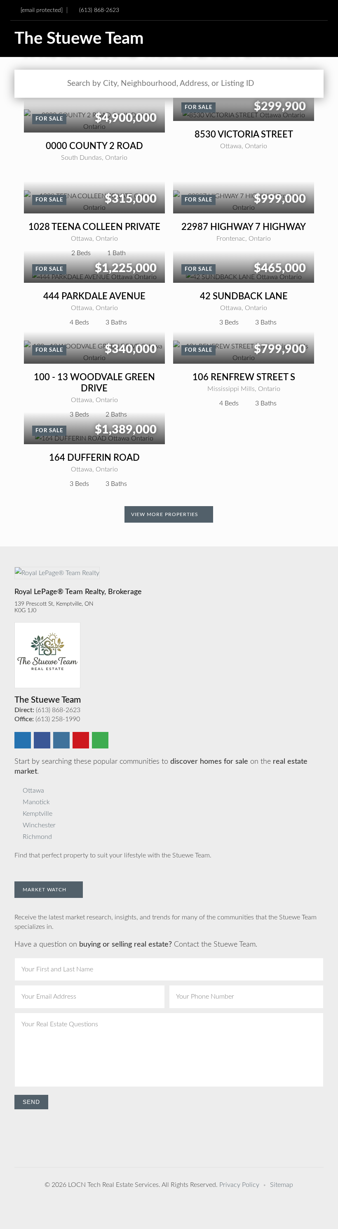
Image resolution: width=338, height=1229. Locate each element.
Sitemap (281, 1185)
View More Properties (165, 514)
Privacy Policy (239, 1185)
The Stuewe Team (79, 39)
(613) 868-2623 (99, 10)
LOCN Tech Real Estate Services (113, 1185)
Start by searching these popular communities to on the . (160, 766)
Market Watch (45, 889)
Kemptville (37, 813)
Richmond (37, 837)
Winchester (39, 825)
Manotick (36, 802)
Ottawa (33, 790)
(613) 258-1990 (57, 719)
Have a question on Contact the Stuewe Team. (135, 944)
